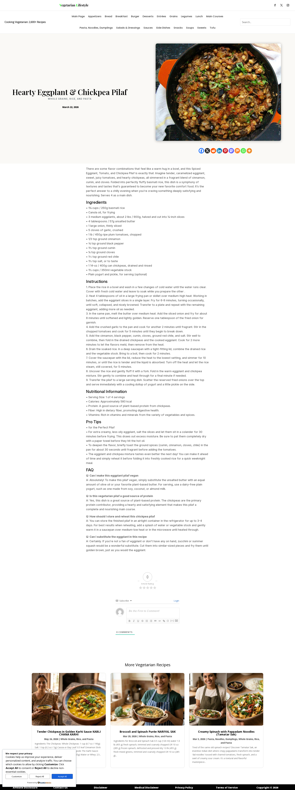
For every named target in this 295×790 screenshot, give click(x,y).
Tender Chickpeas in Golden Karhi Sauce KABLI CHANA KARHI (69, 733)
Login (176, 600)
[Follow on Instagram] (287, 5)
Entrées (161, 16)
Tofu (212, 28)
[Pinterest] (225, 150)
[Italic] (134, 621)
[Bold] (129, 621)
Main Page (78, 16)
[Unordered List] (151, 621)
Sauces (148, 28)
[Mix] (237, 150)
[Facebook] (201, 150)
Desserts (148, 16)
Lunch (199, 16)
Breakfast (122, 16)
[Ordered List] (147, 621)
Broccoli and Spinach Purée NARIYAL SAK (148, 731)
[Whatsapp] (243, 150)
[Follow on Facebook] (275, 5)
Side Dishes (163, 28)
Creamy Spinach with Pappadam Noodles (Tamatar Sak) (226, 733)
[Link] (164, 621)
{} (168, 621)
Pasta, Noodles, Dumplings (96, 28)
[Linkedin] (219, 150)
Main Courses (214, 16)
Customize (17, 776)
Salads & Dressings (128, 28)
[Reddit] (213, 150)
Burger (135, 16)
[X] (207, 150)
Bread (108, 16)
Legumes (186, 16)
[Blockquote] (155, 621)
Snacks (178, 28)
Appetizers (94, 16)
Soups (190, 28)
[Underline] (138, 621)
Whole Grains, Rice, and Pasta (70, 99)
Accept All (62, 776)
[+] (172, 621)
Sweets (201, 28)
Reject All (40, 776)
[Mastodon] (231, 150)
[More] (249, 150)
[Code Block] (159, 621)
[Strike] (142, 621)
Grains (173, 16)
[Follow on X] (281, 5)
